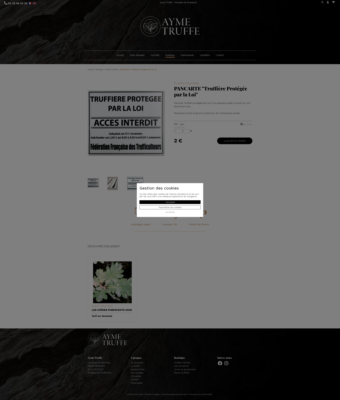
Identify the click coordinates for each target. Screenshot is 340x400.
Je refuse (170, 212)
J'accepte (170, 202)
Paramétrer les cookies (170, 207)
